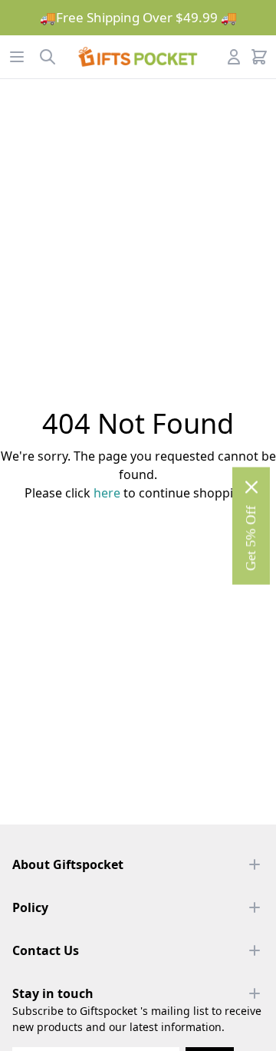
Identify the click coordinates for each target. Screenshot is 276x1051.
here (107, 492)
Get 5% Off (250, 537)
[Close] (251, 487)
